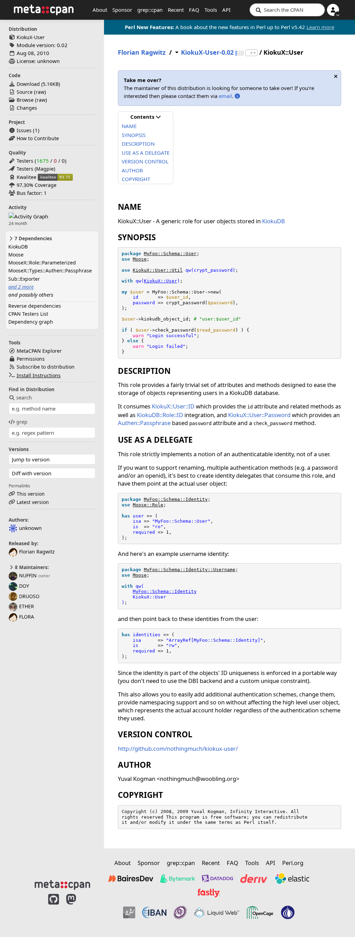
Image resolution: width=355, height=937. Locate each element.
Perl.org (292, 863)
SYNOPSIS (134, 135)
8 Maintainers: (31, 567)
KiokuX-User (31, 37)
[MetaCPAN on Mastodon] (78, 910)
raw (40, 92)
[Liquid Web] (216, 912)
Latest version (33, 502)
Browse (25, 100)
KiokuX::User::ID (173, 406)
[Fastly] (209, 893)
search (24, 397)
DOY (24, 586)
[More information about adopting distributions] (237, 95)
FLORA (26, 616)
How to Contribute (38, 138)
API (226, 9)
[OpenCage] (260, 912)
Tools (211, 9)
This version (31, 493)
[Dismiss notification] (335, 76)
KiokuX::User (160, 280)
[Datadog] (217, 878)
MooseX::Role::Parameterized (42, 262)
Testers (25, 160)
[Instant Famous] (180, 912)
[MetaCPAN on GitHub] (53, 910)
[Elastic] (292, 878)
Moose (16, 254)
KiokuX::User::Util (158, 270)
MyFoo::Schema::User (170, 253)
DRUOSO (29, 596)
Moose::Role (148, 504)
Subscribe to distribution (46, 366)
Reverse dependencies (34, 306)
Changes (27, 108)
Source (25, 92)
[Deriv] (254, 878)
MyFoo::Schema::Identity (176, 499)
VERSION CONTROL (145, 161)
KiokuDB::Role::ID (160, 415)
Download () (38, 84)
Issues (24, 130)
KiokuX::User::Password (259, 415)
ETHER (26, 606)
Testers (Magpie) (36, 168)
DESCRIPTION (138, 143)
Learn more (320, 27)
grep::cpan (150, 9)
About (100, 9)
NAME (129, 126)
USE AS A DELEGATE (146, 152)
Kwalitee (26, 177)
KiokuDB (18, 246)
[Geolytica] (129, 912)
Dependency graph (30, 321)
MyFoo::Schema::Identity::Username (189, 569)
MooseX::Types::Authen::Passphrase (50, 270)
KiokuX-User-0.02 (207, 52)
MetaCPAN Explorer (39, 351)
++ (253, 52)
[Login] (333, 10)
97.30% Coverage (37, 185)
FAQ (194, 9)
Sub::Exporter (24, 279)
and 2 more (21, 286)
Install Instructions (39, 375)
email (225, 95)
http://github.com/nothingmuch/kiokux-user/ (178, 749)
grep (21, 421)
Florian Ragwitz (37, 551)
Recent (176, 9)
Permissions (31, 358)
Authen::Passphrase (144, 423)
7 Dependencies (32, 238)
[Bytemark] (177, 878)
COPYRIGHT (136, 178)
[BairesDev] (130, 878)
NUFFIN (28, 575)
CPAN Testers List (28, 313)
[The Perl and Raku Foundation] (288, 912)
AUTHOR (132, 170)
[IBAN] (154, 912)
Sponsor (122, 9)
